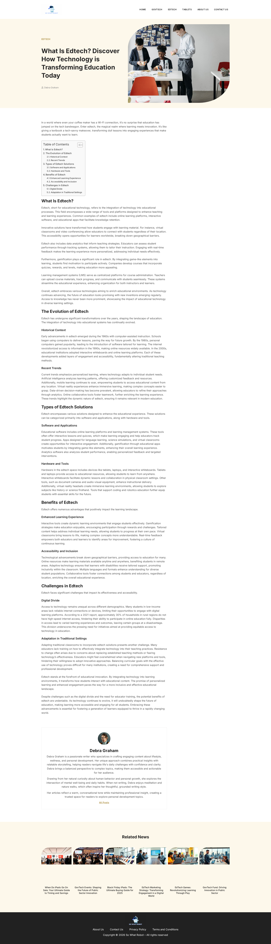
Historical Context (58, 156)
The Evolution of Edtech (59, 153)
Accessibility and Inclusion (64, 181)
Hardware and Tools (60, 171)
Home (142, 9)
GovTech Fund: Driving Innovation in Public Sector (214, 890)
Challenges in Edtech (57, 185)
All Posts (104, 802)
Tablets (187, 9)
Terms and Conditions (165, 929)
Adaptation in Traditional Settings (66, 192)
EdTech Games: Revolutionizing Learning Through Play (183, 890)
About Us (202, 9)
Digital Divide (56, 189)
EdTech (172, 9)
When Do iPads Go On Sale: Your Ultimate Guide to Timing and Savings (56, 890)
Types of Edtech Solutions (60, 164)
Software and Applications (62, 167)
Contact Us (221, 9)
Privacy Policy (137, 929)
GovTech (157, 9)
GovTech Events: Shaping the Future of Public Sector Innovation (88, 890)
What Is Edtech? (54, 149)
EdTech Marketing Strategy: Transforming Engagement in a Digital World (151, 891)
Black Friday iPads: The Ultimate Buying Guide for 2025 (119, 890)
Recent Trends (58, 160)
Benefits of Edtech (55, 174)
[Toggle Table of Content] (78, 145)
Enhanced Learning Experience (65, 178)
